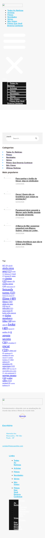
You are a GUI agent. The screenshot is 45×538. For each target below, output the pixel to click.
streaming (7, 364)
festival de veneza (8, 295)
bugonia (8, 276)
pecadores (6, 355)
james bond (7, 311)
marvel (11, 328)
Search (8, 136)
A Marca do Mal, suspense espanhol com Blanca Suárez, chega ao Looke (27, 228)
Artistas (17, 468)
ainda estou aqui (8, 270)
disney (11, 281)
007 (5, 266)
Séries (16, 479)
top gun (13, 368)
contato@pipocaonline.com (12, 446)
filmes (7, 301)
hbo (8, 306)
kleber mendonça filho (7, 318)
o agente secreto (7, 337)
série (5, 368)
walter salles (7, 379)
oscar (6, 348)
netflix (6, 332)
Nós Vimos (16, 483)
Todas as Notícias (15, 10)
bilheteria (8, 274)
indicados (7, 308)
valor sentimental (10, 373)
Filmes (17, 472)
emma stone (10, 286)
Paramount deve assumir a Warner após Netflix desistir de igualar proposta (28, 212)
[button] (14, 54)
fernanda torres (8, 291)
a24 (10, 266)
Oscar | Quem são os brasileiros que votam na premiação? (27, 196)
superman (8, 366)
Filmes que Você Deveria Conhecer (15, 24)
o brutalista (12, 343)
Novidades (18, 475)
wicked (6, 383)
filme (9, 298)
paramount (9, 353)
